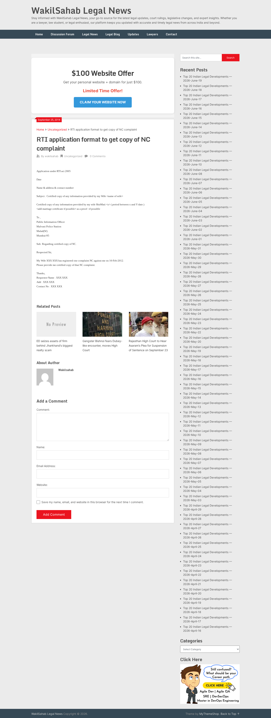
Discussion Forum (62, 34)
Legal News (90, 34)
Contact (171, 34)
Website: (42, 484)
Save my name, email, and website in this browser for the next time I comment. (92, 502)
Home (39, 34)
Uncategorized (57, 129)
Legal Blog (113, 34)
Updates (133, 34)
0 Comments (98, 156)
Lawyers (152, 34)
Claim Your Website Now (103, 102)
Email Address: (46, 466)
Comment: (43, 409)
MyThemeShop (209, 713)
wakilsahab (51, 156)
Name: (41, 447)
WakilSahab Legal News (81, 10)
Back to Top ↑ (230, 713)
